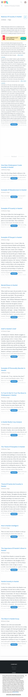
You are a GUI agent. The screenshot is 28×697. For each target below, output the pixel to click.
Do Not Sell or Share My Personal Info (13, 694)
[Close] (25, 675)
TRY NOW (23, 38)
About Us (14, 667)
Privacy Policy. (15, 692)
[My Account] (25, 2)
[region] (14, 685)
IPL (2, 5)
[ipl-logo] (6, 3)
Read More (14, 178)
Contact (14, 669)
